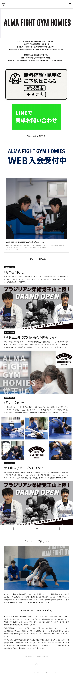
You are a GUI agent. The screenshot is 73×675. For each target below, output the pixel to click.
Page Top (36, 664)
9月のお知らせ (14, 272)
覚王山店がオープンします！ (24, 468)
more (36, 529)
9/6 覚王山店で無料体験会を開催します (31, 337)
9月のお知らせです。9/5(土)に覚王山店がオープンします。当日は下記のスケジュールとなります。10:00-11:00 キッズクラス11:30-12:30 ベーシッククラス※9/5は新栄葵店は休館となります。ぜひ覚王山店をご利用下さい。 (36, 279)
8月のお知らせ (14, 402)
